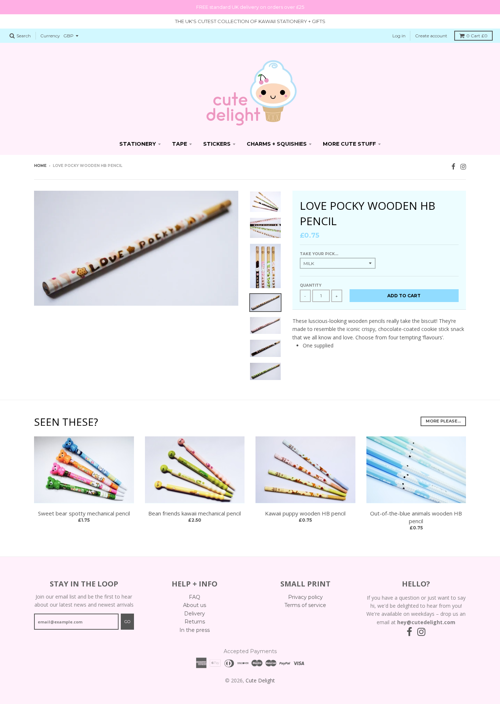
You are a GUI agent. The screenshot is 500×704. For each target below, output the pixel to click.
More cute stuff (349, 144)
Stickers (217, 144)
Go (127, 621)
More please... (443, 421)
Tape (179, 144)
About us (194, 605)
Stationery (137, 144)
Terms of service (305, 605)
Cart (477, 35)
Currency (50, 35)
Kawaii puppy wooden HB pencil (305, 513)
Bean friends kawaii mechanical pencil (194, 513)
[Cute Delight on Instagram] (463, 166)
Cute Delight (260, 680)
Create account (431, 35)
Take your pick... (319, 254)
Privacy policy (305, 597)
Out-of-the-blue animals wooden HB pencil (416, 517)
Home (40, 165)
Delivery (194, 613)
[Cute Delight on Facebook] (453, 166)
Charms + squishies (277, 144)
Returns (194, 621)
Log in (399, 35)
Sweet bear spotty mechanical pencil (84, 513)
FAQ (194, 597)
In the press (194, 630)
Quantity (310, 285)
